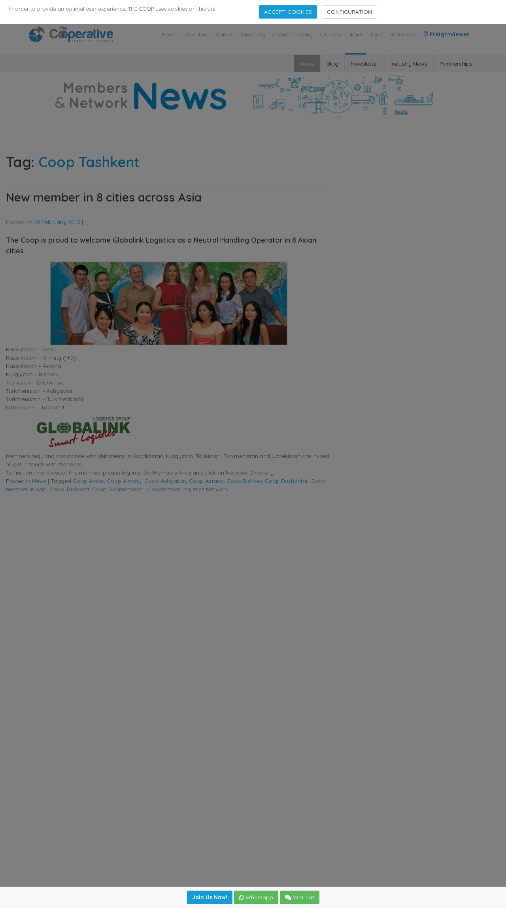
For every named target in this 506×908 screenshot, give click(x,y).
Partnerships (456, 63)
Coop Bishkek (244, 480)
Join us (224, 34)
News (355, 34)
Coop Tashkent (69, 489)
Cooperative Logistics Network (187, 489)
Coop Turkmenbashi (118, 489)
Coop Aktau (88, 480)
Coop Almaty (124, 480)
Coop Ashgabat (165, 480)
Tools (376, 34)
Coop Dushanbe (286, 480)
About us (196, 34)
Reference (404, 34)
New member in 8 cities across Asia (104, 197)
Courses (330, 34)
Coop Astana (206, 480)
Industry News (409, 63)
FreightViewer (448, 34)
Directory (253, 34)
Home (169, 34)
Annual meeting (292, 34)
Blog (332, 63)
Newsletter (364, 63)
